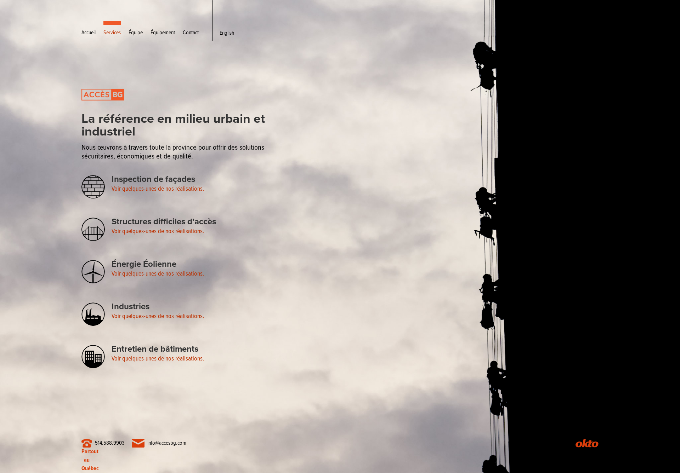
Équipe (136, 32)
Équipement (163, 32)
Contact (191, 32)
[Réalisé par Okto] (587, 444)
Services (112, 32)
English (227, 33)
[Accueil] (102, 109)
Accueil (88, 32)
